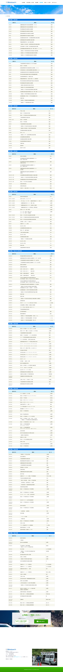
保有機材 (36, 2)
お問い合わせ (54, 2)
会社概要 (23, 2)
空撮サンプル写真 (47, 2)
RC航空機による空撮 (30, 2)
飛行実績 (41, 2)
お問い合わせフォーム (17, 656)
